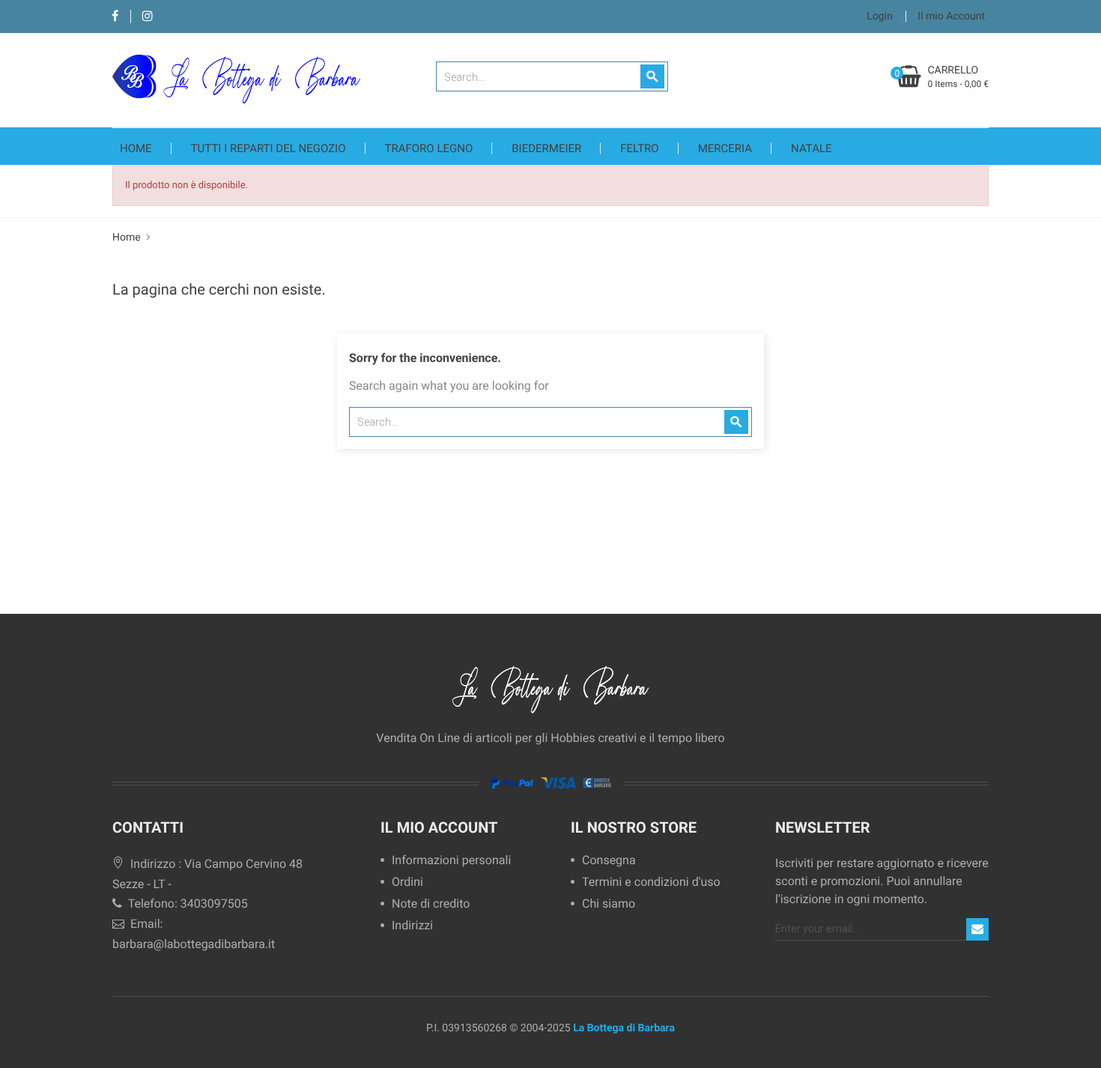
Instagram (147, 17)
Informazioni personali (451, 860)
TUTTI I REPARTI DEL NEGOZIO (268, 148)
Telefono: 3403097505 (186, 903)
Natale (811, 148)
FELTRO (639, 148)
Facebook (115, 17)
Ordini (407, 882)
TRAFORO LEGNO (429, 148)
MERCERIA (725, 148)
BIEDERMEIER (546, 148)
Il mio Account (438, 827)
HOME (136, 148)
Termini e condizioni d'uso (651, 882)
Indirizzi (412, 926)
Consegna (609, 860)
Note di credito (431, 904)
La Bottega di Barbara (624, 1028)
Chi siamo (608, 904)
